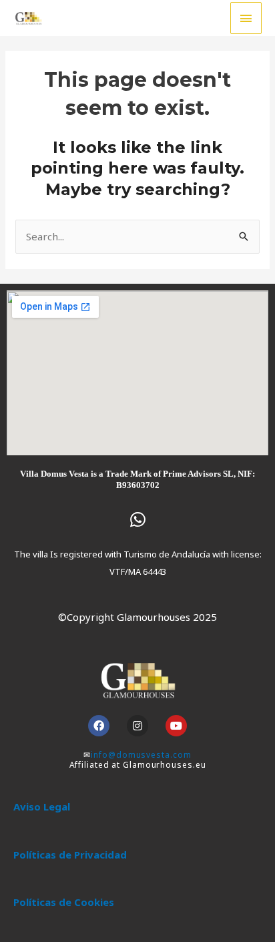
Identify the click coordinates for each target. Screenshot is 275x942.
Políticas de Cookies (63, 902)
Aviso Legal (41, 806)
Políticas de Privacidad (70, 854)
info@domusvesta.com (141, 754)
